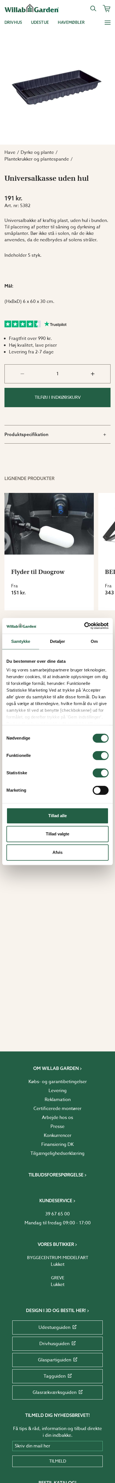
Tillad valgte (57, 833)
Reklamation (58, 1099)
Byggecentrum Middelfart (57, 1258)
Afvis (57, 852)
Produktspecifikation (26, 434)
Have (9, 152)
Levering (58, 1090)
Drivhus (13, 22)
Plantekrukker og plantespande (36, 159)
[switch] (101, 755)
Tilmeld (57, 1461)
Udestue (40, 22)
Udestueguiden (54, 1327)
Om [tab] (94, 641)
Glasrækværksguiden (54, 1392)
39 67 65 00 (57, 1214)
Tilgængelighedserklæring (57, 1153)
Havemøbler (71, 22)
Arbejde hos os (57, 1117)
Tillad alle (57, 815)
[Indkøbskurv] (106, 8)
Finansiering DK (57, 1144)
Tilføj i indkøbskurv (58, 397)
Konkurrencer (57, 1135)
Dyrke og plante (37, 152)
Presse (57, 1126)
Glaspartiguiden (54, 1360)
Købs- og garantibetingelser (57, 1081)
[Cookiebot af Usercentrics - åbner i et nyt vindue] (84, 625)
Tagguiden (55, 1376)
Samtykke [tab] (20, 641)
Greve (57, 1278)
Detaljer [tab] (57, 641)
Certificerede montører (57, 1108)
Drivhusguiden (54, 1343)
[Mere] (107, 22)
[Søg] (93, 8)
